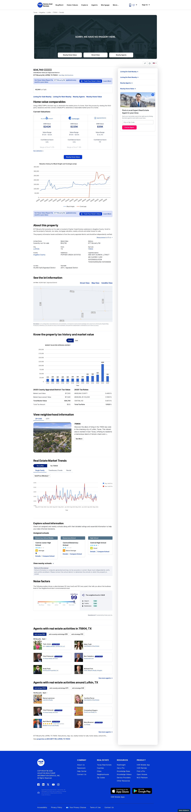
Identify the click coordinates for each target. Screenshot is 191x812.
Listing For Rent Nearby (62, 97)
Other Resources (123, 781)
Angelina (42, 12)
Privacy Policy (56, 807)
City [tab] (47, 419)
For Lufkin (40, 466)
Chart (70, 340)
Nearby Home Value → (128, 88)
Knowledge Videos (124, 774)
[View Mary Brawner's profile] (79, 723)
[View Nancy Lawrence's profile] (37, 699)
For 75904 (54, 466)
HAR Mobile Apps (118, 797)
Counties (100, 768)
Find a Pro (141, 771)
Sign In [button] (145, 5)
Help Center (81, 771)
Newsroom (81, 768)
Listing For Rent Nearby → (129, 77)
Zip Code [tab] (38, 419)
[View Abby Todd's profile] (79, 645)
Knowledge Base (123, 771)
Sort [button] (43, 639)
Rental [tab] (68, 470)
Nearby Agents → (126, 83)
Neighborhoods (103, 774)
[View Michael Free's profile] (79, 669)
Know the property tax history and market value (63, 334)
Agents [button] (94, 5)
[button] (135, 4)
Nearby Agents (79, 97)
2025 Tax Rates (81, 390)
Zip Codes (101, 778)
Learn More (107, 81)
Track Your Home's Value (92, 81)
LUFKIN (36, 249)
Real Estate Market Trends (50, 460)
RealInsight (121, 765)
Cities (99, 771)
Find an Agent (129, 127)
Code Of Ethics (46, 795)
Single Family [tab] (39, 470)
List (76, 340)
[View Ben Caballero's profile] (79, 657)
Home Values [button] (72, 5)
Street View (85, 283)
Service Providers (124, 778)
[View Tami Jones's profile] (37, 645)
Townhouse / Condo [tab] (55, 470)
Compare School (48, 556)
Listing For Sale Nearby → (129, 71)
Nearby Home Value (94, 97)
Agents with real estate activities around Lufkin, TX (65, 682)
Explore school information (48, 523)
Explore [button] (84, 5)
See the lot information (47, 277)
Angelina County (39, 255)
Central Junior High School (43, 544)
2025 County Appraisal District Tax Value (51, 390)
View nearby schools (42, 563)
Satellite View (107, 283)
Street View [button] (95, 55)
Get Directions (69, 75)
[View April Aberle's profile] (37, 723)
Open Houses (142, 774)
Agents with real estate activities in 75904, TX (62, 628)
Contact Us (81, 774)
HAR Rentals (142, 768)
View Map (61, 75)
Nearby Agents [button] (121, 55)
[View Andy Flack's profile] (37, 669)
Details (38, 556)
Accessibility (42, 807)
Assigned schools (41, 533)
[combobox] (137, 122)
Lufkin (49, 12)
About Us (81, 765)
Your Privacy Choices (78, 807)
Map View (95, 283)
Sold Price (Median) (41, 476)
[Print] (149, 63)
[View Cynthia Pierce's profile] (79, 699)
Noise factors (41, 581)
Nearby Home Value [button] (70, 55)
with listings (40, 634)
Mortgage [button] (105, 5)
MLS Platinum (142, 778)
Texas (35, 12)
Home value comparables (49, 101)
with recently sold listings (58, 634)
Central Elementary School (70, 544)
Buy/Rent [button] (59, 5)
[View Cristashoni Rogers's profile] (79, 711)
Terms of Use (95, 807)
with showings (77, 634)
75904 (55, 12)
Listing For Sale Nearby (42, 97)
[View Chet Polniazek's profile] (37, 657)
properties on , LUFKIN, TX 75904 (53, 739)
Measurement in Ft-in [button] (104, 237)
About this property (45, 225)
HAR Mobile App (143, 765)
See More (79, 439)
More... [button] (116, 5)
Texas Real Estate (104, 765)
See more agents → (106, 678)
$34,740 (38, 69)
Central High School (98, 543)
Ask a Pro (121, 768)
